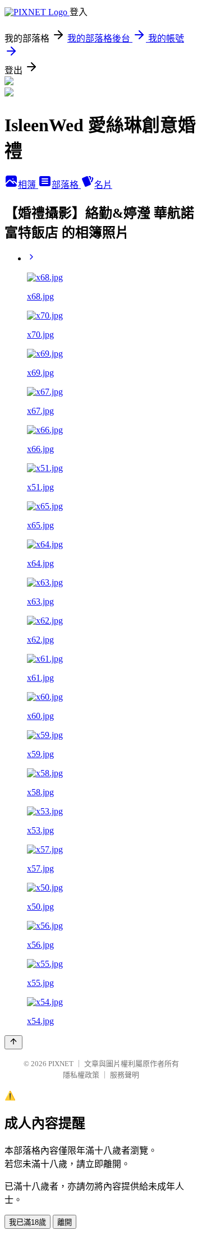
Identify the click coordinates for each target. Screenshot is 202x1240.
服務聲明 (124, 1075)
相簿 (28, 185)
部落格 (66, 185)
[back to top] (13, 1042)
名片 (103, 185)
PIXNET (61, 1063)
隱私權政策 (81, 1075)
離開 (64, 1222)
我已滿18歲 (27, 1222)
